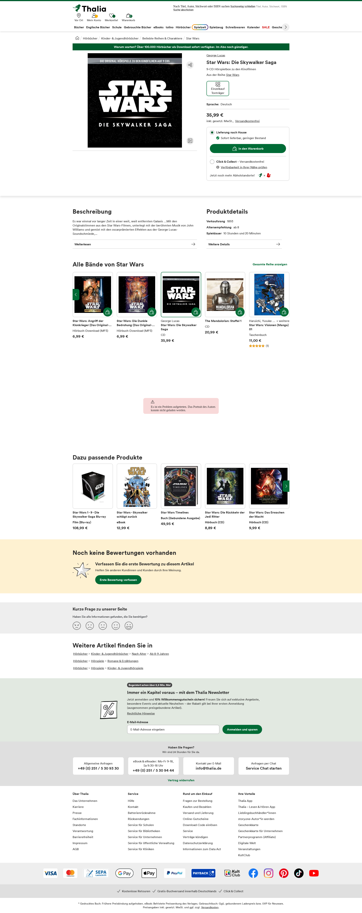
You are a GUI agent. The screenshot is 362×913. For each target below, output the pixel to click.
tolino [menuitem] (169, 27)
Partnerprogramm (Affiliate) (257, 837)
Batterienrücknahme (142, 813)
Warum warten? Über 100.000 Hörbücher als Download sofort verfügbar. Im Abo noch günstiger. (181, 46)
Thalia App (245, 801)
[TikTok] (299, 873)
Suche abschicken (183, 9)
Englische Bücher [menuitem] (98, 27)
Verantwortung (83, 831)
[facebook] (253, 873)
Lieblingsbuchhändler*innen (257, 813)
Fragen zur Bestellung (197, 801)
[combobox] (212, 132)
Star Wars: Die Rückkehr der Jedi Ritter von (225, 496)
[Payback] (203, 873)
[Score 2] (90, 625)
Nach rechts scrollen (286, 486)
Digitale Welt (247, 843)
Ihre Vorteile (246, 794)
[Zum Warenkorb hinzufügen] (107, 311)
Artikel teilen (190, 65)
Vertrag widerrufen (181, 780)
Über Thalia (81, 794)
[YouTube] (314, 873)
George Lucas (215, 55)
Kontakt (133, 807)
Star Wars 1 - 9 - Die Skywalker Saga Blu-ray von (93, 496)
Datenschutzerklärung (198, 843)
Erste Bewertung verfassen (118, 580)
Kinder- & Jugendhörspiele (125, 668)
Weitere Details (219, 244)
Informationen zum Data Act (202, 849)
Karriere (78, 807)
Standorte (79, 825)
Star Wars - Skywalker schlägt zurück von (137, 496)
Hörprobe (190, 141)
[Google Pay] (124, 873)
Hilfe (131, 801)
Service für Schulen (141, 825)
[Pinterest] (283, 873)
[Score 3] (103, 625)
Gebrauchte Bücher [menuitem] (137, 27)
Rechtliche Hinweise (141, 713)
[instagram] (268, 873)
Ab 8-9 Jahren (159, 654)
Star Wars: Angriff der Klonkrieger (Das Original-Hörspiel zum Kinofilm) (93, 310)
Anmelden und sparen (242, 729)
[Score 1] (77, 625)
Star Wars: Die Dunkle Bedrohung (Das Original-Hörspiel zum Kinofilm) (137, 310)
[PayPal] (174, 873)
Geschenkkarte (248, 825)
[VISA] (50, 873)
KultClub (244, 855)
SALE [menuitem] (266, 27)
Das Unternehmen (85, 801)
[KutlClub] (232, 873)
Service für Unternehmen (145, 837)
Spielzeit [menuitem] (200, 27)
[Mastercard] (70, 873)
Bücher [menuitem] (79, 27)
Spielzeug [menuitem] (216, 27)
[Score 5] (129, 625)
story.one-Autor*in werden (256, 819)
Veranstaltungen (249, 849)
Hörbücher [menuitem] (183, 27)
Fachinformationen (85, 819)
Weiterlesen (82, 244)
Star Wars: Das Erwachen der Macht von (269, 496)
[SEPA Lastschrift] (96, 873)
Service (133, 794)
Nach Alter (139, 654)
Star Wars (192, 38)
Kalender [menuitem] (253, 27)
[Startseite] (77, 38)
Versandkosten (210, 907)
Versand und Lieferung (198, 813)
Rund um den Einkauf (197, 794)
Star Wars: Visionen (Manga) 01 (269, 310)
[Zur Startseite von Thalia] (91, 8)
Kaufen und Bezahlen (197, 807)
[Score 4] (116, 625)
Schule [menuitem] (117, 27)
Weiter (285, 27)
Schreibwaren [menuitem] (235, 27)
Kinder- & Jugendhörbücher (120, 38)
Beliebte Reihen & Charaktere (162, 38)
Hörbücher (90, 38)
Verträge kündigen (195, 837)
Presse (77, 813)
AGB (76, 849)
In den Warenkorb (251, 148)
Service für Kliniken (141, 849)
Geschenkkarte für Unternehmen (260, 831)
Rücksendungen (138, 819)
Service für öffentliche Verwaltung (151, 843)
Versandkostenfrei (247, 121)
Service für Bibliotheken (144, 831)
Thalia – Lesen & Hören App (256, 807)
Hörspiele (97, 661)
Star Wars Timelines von (181, 496)
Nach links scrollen (76, 294)
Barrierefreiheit (83, 837)
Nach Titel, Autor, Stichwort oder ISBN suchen (201, 6)
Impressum (80, 843)
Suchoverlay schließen (242, 6)
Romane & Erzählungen (122, 661)
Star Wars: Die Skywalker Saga (181, 310)
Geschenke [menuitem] (280, 27)
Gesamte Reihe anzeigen (270, 264)
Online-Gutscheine (196, 819)
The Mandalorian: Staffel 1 (225, 310)
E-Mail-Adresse (137, 722)
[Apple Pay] (149, 873)
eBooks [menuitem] (158, 27)
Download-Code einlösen (200, 825)
